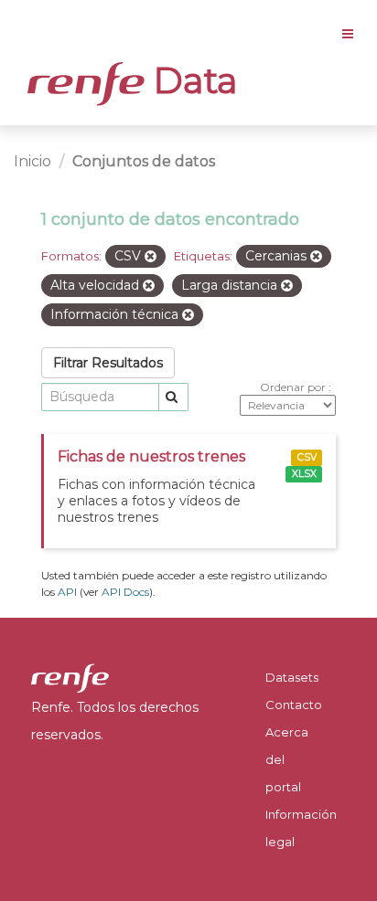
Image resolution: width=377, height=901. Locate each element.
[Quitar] (150, 256)
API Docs (125, 592)
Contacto (293, 704)
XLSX (304, 474)
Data (191, 80)
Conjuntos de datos (143, 161)
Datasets (291, 677)
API (67, 592)
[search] (173, 397)
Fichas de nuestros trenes (151, 456)
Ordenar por (294, 387)
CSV (307, 457)
